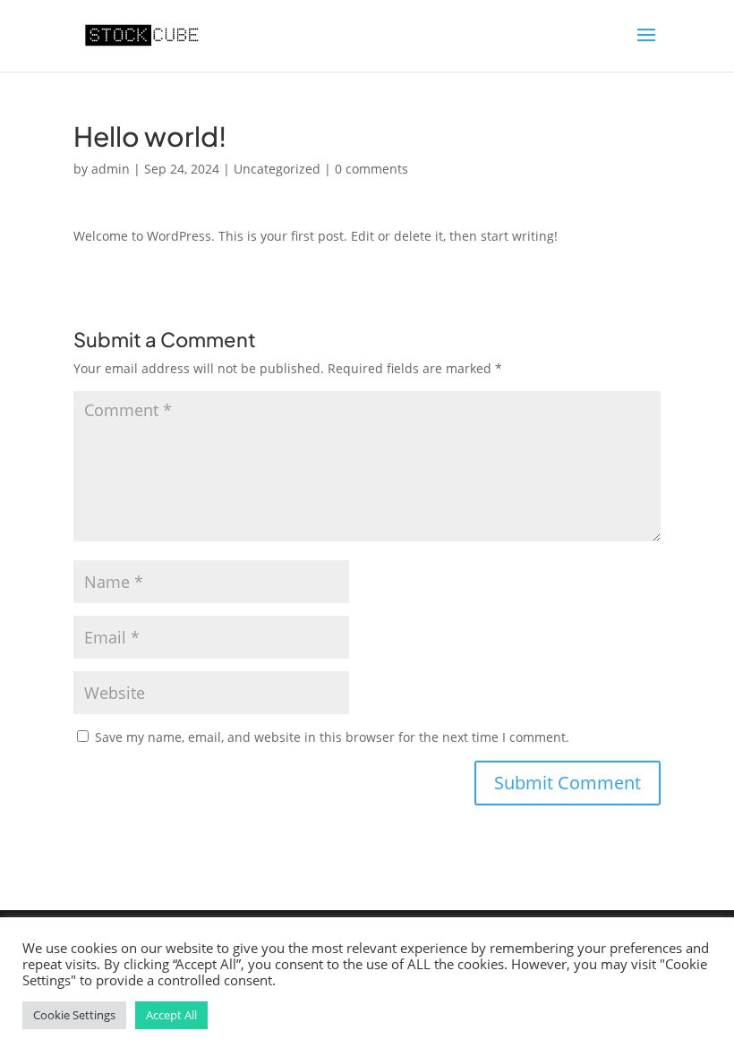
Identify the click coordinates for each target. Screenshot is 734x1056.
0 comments (371, 168)
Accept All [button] (171, 1015)
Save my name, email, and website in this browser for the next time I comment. (332, 736)
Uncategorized (277, 168)
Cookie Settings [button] (74, 1015)
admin (110, 168)
